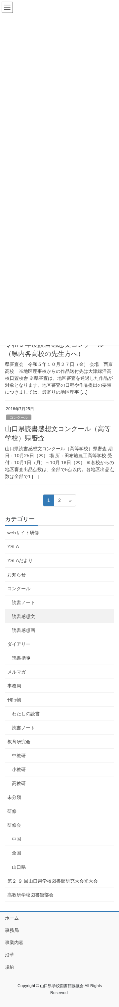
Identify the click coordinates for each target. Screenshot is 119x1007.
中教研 (19, 755)
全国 (16, 852)
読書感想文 (23, 616)
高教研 (19, 783)
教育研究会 (18, 741)
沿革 (9, 954)
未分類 (14, 797)
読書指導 (21, 658)
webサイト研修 (23, 532)
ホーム (12, 918)
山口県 (19, 867)
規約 (9, 967)
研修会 (14, 825)
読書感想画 (23, 630)
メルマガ (16, 672)
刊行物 (14, 699)
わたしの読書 (26, 713)
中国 (16, 839)
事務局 (14, 685)
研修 (12, 811)
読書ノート (23, 602)
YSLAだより (20, 560)
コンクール (19, 417)
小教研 (19, 769)
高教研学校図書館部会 (30, 895)
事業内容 (14, 942)
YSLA (13, 546)
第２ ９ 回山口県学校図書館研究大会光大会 (52, 881)
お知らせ (16, 574)
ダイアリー (18, 644)
